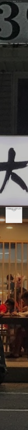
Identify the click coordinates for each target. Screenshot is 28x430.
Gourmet (10, 1)
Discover (20, 1)
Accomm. (8, 1)
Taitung (14, 1)
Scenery (17, 1)
